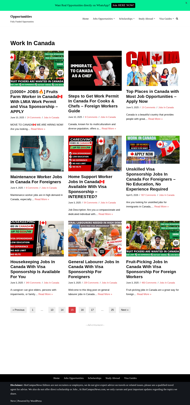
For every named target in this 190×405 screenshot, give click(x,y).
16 (82, 309)
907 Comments (148, 195)
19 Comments (148, 107)
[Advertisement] (95, 348)
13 (52, 309)
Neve (13, 401)
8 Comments (91, 117)
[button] (114, 18)
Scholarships (94, 378)
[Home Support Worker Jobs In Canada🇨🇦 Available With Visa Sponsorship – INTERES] (95, 153)
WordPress (36, 401)
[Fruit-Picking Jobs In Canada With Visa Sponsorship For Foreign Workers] (153, 238)
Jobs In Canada (51, 117)
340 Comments (33, 282)
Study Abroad (113, 378)
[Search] (177, 18)
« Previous (18, 309)
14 (62, 309)
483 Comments (149, 282)
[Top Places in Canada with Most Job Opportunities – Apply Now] (153, 68)
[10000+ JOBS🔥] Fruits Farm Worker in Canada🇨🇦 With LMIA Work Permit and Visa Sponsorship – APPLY (36, 101)
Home (86, 18)
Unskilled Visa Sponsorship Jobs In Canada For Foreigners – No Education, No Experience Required (151, 179)
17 (92, 309)
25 (112, 309)
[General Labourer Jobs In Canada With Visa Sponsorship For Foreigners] (95, 238)
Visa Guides (130, 378)
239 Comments (91, 282)
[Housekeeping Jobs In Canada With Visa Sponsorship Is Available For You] (37, 238)
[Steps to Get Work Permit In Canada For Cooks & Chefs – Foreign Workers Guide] (95, 71)
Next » (124, 309)
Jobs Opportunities (74, 378)
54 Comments (91, 202)
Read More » (38, 129)
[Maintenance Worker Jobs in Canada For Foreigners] (37, 153)
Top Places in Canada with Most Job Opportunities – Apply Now (152, 96)
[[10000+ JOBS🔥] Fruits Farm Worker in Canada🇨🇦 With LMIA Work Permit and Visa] (37, 68)
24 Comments (34, 117)
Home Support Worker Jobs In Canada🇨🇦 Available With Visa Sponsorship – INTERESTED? (90, 186)
